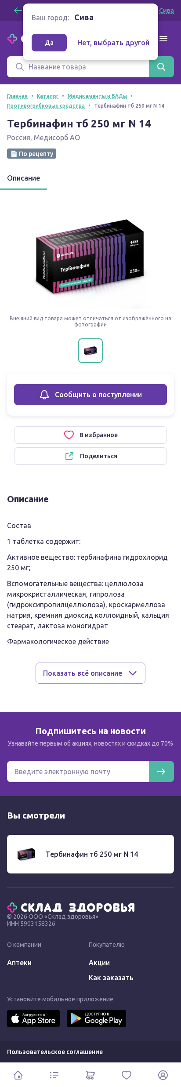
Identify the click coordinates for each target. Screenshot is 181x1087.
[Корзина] (90, 1075)
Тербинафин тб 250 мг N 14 (92, 854)
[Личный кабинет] (163, 1075)
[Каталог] (54, 1075)
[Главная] (73, 907)
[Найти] (161, 66)
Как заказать (111, 978)
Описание (23, 178)
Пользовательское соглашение (55, 1051)
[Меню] (163, 38)
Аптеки (19, 963)
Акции (99, 963)
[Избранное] (127, 1075)
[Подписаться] (161, 771)
